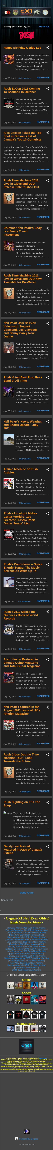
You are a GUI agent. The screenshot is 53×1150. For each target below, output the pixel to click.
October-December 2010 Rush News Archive (26, 930)
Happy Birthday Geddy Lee (22, 47)
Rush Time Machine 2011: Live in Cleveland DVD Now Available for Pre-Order (23, 279)
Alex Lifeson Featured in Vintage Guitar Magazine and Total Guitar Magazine (22, 663)
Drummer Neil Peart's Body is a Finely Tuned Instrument (23, 231)
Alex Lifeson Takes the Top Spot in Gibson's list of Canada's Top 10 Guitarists (22, 136)
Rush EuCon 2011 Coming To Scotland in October (22, 90)
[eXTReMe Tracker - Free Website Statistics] (27, 1133)
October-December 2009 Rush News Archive (26, 939)
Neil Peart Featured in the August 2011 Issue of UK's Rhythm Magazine (22, 710)
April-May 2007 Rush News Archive (26, 963)
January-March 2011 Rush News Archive (26, 928)
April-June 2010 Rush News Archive (26, 935)
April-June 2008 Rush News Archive (26, 953)
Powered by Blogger (28, 1139)
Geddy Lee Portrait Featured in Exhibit (23, 850)
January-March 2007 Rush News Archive (26, 965)
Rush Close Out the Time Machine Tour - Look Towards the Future (21, 758)
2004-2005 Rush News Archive (26, 970)
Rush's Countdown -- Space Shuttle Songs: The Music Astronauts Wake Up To (23, 568)
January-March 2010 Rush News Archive (26, 937)
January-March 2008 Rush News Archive (26, 956)
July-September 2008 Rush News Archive (26, 951)
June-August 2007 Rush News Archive (26, 960)
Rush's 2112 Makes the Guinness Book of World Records (21, 615)
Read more (43, 77)
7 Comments (24, 791)
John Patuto (43, 1058)
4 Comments (24, 78)
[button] (47, 48)
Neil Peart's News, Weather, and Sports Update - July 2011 (23, 425)
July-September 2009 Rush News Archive (26, 942)
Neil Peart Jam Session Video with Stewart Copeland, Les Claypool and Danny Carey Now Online (20, 329)
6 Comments (24, 265)
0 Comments (24, 122)
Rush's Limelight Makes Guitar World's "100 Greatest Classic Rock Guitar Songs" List (20, 518)
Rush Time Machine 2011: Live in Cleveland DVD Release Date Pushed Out (21, 184)
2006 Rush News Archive (26, 967)
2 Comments (24, 217)
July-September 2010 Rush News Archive (26, 932)
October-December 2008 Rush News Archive (26, 949)
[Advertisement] (26, 1100)
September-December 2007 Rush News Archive (26, 958)
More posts (26, 893)
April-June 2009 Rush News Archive (26, 944)
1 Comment (24, 170)
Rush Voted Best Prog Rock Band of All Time (23, 379)
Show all (44, 26)
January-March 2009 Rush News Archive (26, 946)
